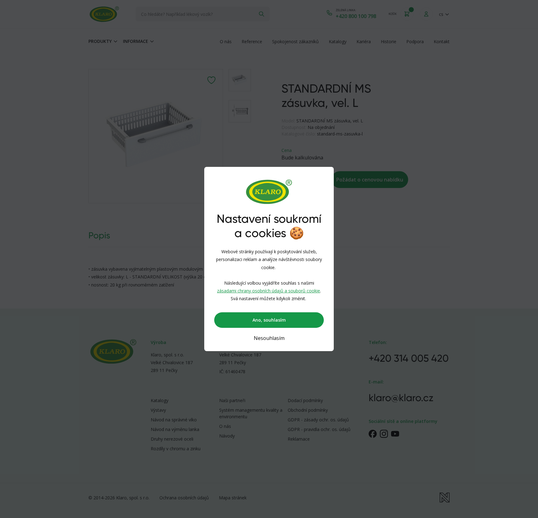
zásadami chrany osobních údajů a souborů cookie (268, 291)
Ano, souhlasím (269, 320)
